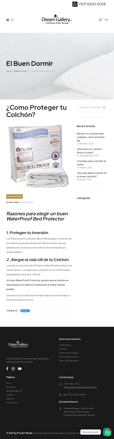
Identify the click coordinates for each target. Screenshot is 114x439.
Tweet (26, 311)
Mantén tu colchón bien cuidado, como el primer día (91, 137)
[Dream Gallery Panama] (57, 20)
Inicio (8, 383)
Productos (10, 387)
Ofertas (62, 349)
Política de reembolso (68, 360)
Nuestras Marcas (14, 391)
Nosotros (10, 398)
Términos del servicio (68, 356)
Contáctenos (65, 345)
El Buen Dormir (14, 196)
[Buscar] (12, 19)
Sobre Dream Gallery (68, 353)
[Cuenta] (106, 19)
